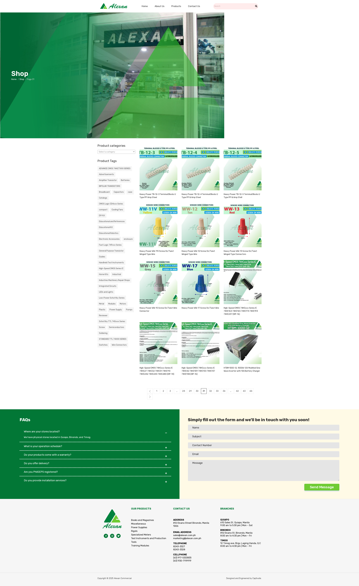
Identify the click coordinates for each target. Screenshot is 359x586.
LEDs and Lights (106, 292)
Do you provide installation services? (45, 480)
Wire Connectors (119, 345)
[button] (95, 430)
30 (197, 391)
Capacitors (119, 192)
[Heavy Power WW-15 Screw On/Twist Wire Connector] (158, 282)
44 (250, 391)
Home (145, 6)
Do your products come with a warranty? (47, 455)
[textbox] (116, 152)
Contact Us (194, 6)
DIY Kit (102, 215)
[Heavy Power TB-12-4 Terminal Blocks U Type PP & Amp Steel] (200, 168)
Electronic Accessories (109, 239)
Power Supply (116, 309)
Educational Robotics (108, 233)
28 (183, 391)
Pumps (129, 309)
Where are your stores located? (42, 431)
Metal (101, 304)
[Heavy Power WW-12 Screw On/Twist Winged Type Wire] (200, 225)
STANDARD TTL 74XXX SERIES (112, 339)
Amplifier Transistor (108, 180)
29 (190, 391)
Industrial (116, 274)
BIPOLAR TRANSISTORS (109, 186)
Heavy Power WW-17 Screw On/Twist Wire (200, 308)
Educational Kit (106, 227)
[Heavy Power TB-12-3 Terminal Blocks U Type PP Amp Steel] (158, 168)
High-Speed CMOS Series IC (111, 268)
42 (237, 391)
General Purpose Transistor (111, 251)
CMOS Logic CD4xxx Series (111, 204)
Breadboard (104, 192)
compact (103, 209)
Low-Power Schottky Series (112, 298)
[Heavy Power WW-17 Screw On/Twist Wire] (200, 282)
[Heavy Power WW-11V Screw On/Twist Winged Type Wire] (158, 225)
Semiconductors (116, 327)
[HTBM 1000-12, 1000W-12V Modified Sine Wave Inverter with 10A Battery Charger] (243, 342)
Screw (102, 327)
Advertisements (106, 174)
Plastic (102, 309)
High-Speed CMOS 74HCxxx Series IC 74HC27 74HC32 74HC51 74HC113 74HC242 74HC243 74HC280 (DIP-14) (157, 371)
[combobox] (116, 152)
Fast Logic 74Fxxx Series (110, 245)
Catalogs (103, 198)
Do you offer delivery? (36, 463)
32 (210, 391)
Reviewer (103, 315)
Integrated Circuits (107, 286)
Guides (102, 257)
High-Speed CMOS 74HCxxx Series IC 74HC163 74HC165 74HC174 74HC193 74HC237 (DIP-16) (241, 311)
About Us (159, 6)
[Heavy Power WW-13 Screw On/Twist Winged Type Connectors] (243, 225)
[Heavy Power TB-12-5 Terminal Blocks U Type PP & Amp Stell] (243, 168)
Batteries (125, 180)
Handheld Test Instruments (111, 262)
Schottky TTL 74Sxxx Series (112, 321)
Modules (112, 304)
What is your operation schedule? (43, 446)
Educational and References (112, 221)
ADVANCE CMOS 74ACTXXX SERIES (114, 168)
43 (244, 391)
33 (217, 391)
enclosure (128, 239)
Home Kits (103, 274)
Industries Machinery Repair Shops (114, 280)
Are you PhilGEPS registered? (41, 472)
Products (176, 6)
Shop (21, 79)
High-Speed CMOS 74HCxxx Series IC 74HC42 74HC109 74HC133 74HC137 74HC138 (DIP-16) (198, 371)
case (130, 192)
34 (224, 391)
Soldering (103, 333)
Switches (103, 345)
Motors (123, 304)
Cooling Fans (117, 209)
